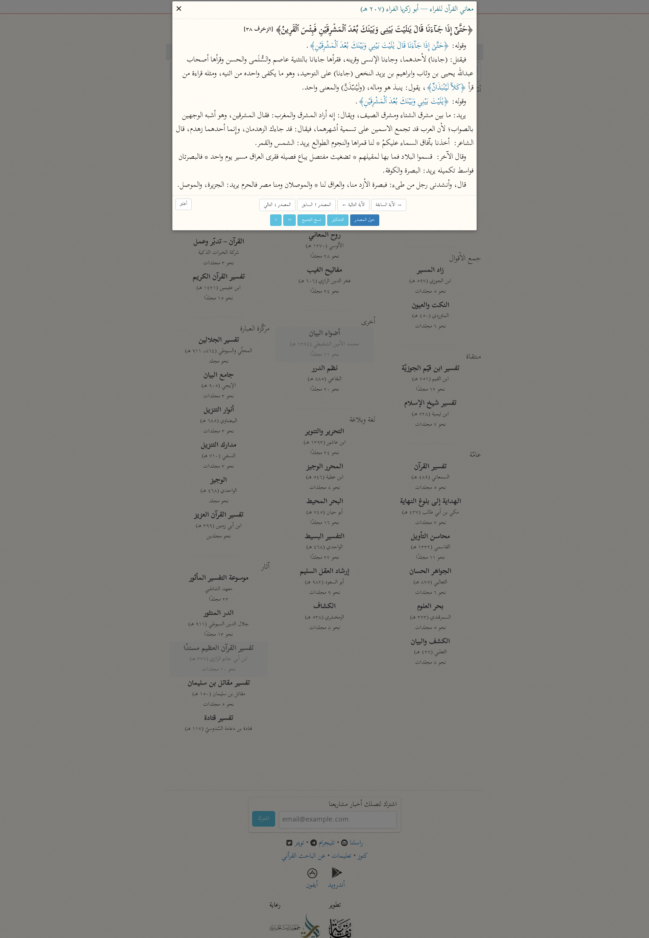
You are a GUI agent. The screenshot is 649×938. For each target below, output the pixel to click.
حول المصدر (365, 220)
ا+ (289, 220)
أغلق (183, 204)
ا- (275, 220)
